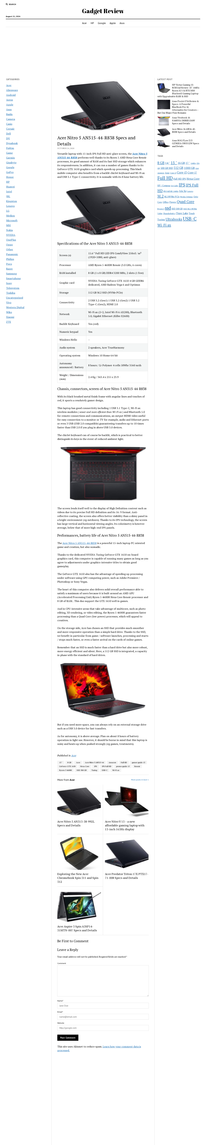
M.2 (160, 196)
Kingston (11, 201)
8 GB (69, 762)
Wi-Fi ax (115, 770)
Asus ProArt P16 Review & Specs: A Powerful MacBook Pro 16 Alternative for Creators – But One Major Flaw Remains (178, 107)
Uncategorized (14, 297)
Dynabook (12, 143)
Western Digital (15, 307)
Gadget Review (103, 11)
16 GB (181, 163)
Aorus (9, 100)
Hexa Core (84, 766)
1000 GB (189, 168)
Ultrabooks (174, 219)
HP (92, 23)
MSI (8, 225)
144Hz (193, 163)
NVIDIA (10, 235)
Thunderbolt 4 (169, 213)
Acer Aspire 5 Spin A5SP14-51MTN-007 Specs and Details (77, 928)
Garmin (10, 157)
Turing (94, 770)
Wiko (9, 312)
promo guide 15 (123, 766)
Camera (10, 119)
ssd (168, 208)
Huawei (10, 186)
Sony (9, 283)
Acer (84, 23)
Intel (9, 191)
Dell (8, 133)
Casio (9, 124)
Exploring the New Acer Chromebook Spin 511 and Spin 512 (77, 878)
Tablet (159, 213)
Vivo (8, 302)
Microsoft (12, 220)
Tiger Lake (182, 213)
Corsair (10, 128)
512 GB (178, 168)
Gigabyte (11, 162)
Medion (10, 215)
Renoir (137, 766)
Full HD (124, 762)
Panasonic (12, 254)
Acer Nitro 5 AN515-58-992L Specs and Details (75, 823)
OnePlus (11, 240)
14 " (167, 163)
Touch (192, 213)
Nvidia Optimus (186, 196)
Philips (10, 259)
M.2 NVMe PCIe (172, 196)
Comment (61, 963)
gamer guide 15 (138, 762)
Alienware (12, 90)
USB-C (105, 770)
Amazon (112, 762)
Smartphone (13, 278)
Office (166, 202)
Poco (9, 264)
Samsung (11, 273)
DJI (8, 138)
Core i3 (173, 173)
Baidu (9, 114)
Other (9, 249)
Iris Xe (183, 191)
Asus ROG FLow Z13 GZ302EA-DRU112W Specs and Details (185, 143)
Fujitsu (10, 148)
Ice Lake (174, 185)
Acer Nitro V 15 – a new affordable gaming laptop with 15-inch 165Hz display (124, 825)
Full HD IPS (179, 178)
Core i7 (192, 172)
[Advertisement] (103, 52)
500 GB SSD (166, 168)
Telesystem (12, 288)
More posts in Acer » (140, 779)
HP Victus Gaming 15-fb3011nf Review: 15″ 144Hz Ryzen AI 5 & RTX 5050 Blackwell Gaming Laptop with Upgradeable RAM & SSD (178, 90)
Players (172, 202)
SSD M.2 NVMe (190, 208)
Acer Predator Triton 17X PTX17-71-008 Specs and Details (126, 876)
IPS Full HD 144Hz (170, 191)
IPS (95, 766)
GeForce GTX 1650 (67, 766)
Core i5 (182, 172)
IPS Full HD (106, 766)
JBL (8, 196)
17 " (188, 163)
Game (9, 153)
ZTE (8, 322)
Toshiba (10, 293)
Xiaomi (10, 317)
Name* (60, 1001)
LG (7, 211)
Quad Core (185, 201)
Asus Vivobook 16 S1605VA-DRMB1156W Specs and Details (183, 120)
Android (11, 95)
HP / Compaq (163, 185)
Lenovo (10, 206)
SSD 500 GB (82, 770)
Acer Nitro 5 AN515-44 (94, 762)
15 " (60, 762)
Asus (122, 23)
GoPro (10, 172)
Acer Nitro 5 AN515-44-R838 (79, 543)
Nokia (9, 230)
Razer (9, 268)
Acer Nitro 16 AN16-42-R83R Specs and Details (184, 130)
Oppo (9, 244)
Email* (60, 1012)
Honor (10, 177)
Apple (113, 23)
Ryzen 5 (160, 208)
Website (60, 1023)
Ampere (160, 173)
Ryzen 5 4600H (65, 770)
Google (102, 23)
